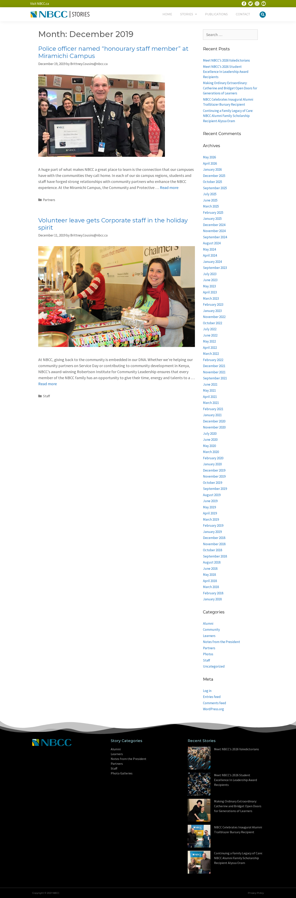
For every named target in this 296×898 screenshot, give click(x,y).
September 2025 (215, 188)
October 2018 (212, 550)
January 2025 (212, 218)
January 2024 (212, 261)
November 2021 (214, 372)
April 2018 (210, 581)
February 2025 (213, 212)
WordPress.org (213, 709)
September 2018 (215, 556)
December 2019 (214, 470)
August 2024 (211, 243)
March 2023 (211, 298)
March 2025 (211, 206)
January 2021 (212, 415)
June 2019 (210, 501)
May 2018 (209, 574)
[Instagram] (257, 3)
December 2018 (214, 538)
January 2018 (212, 599)
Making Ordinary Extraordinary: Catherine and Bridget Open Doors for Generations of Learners (230, 88)
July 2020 (209, 433)
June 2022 (210, 335)
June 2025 (210, 200)
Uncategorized (214, 666)
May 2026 (209, 157)
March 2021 (211, 402)
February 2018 (213, 593)
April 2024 (210, 255)
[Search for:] (230, 35)
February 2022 (213, 360)
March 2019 (211, 519)
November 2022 (214, 317)
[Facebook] (244, 3)
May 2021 (209, 390)
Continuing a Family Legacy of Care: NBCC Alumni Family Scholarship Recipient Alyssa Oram (228, 115)
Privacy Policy (256, 892)
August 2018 (211, 562)
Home (167, 14)
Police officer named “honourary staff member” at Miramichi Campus (113, 52)
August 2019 (211, 495)
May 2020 (209, 446)
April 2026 (210, 163)
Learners (209, 636)
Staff (46, 396)
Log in (207, 690)
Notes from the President (221, 642)
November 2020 (214, 427)
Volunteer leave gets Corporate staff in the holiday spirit (113, 224)
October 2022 (212, 323)
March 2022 (211, 353)
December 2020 (214, 421)
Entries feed (212, 697)
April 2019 (210, 513)
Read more (169, 187)
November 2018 (214, 544)
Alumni (208, 623)
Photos (208, 654)
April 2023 (210, 292)
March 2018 (211, 587)
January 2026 (212, 169)
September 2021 (215, 378)
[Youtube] (263, 3)
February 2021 (213, 409)
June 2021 (210, 384)
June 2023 (210, 280)
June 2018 (210, 568)
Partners (49, 200)
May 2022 (209, 341)
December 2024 (214, 225)
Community (211, 629)
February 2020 (213, 458)
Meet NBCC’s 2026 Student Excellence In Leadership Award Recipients (225, 71)
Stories (186, 14)
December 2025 (214, 175)
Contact (243, 14)
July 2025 (209, 194)
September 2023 (215, 267)
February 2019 (213, 525)
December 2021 (214, 366)
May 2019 (209, 507)
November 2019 (214, 476)
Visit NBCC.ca (39, 3)
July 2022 (209, 329)
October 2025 (212, 182)
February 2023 (213, 304)
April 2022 (210, 347)
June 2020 (210, 439)
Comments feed (214, 703)
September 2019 (215, 488)
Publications (216, 14)
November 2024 (214, 231)
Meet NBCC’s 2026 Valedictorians (226, 60)
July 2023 (209, 274)
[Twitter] (250, 3)
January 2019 (212, 532)
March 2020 (211, 452)
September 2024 (215, 237)
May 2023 (209, 286)
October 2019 (212, 482)
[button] (263, 14)
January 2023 (212, 311)
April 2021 (210, 396)
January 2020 (212, 464)
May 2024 (209, 249)
